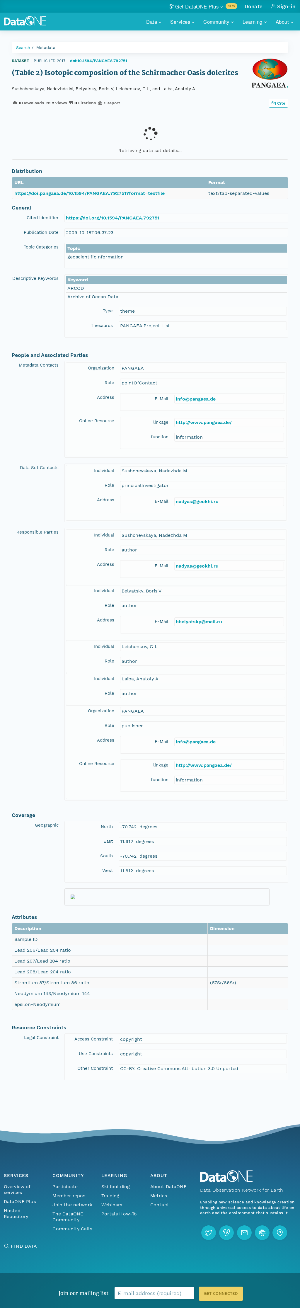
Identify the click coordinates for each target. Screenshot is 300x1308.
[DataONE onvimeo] (226, 1232)
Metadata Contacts (39, 365)
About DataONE (168, 1186)
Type (108, 311)
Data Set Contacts (39, 467)
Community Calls (72, 1229)
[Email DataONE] (244, 1232)
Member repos (68, 1195)
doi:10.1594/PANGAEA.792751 (98, 60)
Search (23, 47)
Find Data (24, 1246)
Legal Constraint (41, 1037)
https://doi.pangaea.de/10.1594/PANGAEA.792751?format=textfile (89, 193)
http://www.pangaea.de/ (204, 422)
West (107, 870)
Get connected (221, 1293)
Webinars (111, 1204)
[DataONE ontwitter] (208, 1232)
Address (105, 397)
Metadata (45, 47)
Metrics (158, 1195)
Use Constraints (96, 1053)
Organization (101, 368)
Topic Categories (41, 247)
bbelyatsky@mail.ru (199, 621)
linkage (160, 422)
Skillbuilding (115, 1186)
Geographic (47, 825)
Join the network (72, 1204)
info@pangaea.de (196, 399)
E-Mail (161, 398)
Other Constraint (95, 1068)
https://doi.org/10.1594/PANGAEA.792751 (112, 218)
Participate (65, 1186)
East (108, 841)
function (159, 437)
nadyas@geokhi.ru (197, 501)
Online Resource (96, 420)
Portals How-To (119, 1214)
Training (110, 1195)
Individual (104, 470)
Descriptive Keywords (35, 278)
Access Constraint (93, 1039)
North (107, 826)
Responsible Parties (37, 532)
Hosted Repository (16, 1213)
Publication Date (41, 232)
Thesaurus (102, 325)
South (106, 856)
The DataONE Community (67, 1216)
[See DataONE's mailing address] (279, 1232)
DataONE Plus (20, 1201)
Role (109, 382)
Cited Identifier (43, 217)
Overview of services (17, 1189)
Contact (159, 1204)
